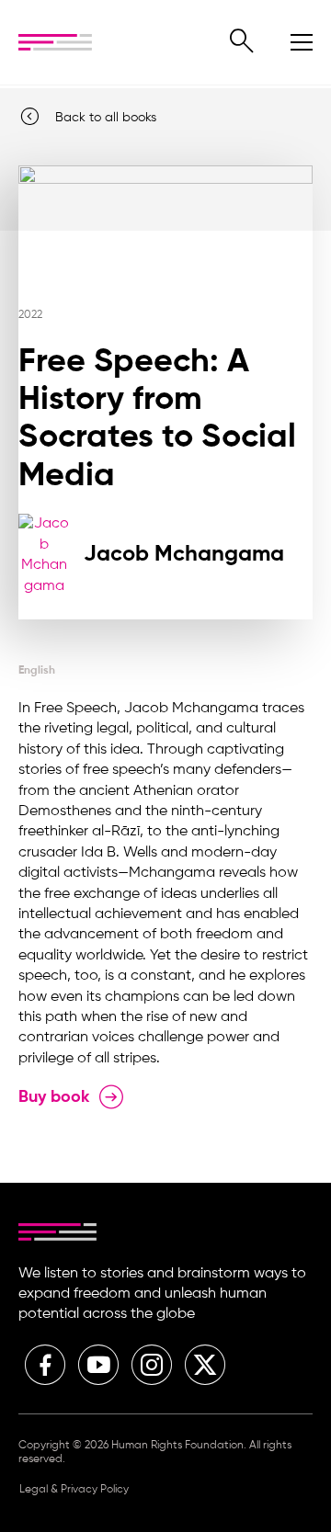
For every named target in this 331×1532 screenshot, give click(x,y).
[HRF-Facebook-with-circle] (45, 1364)
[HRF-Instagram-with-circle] (151, 1364)
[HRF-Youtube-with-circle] (98, 1364)
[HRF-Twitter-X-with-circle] (205, 1364)
